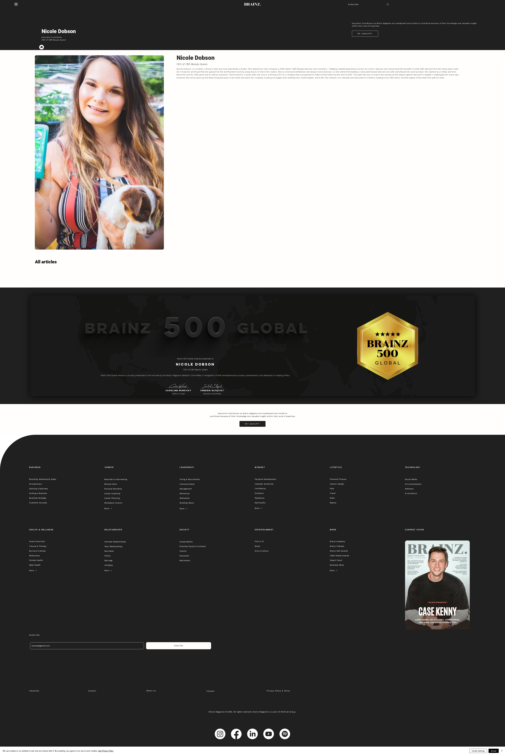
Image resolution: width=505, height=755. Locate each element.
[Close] (501, 751)
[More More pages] (111, 508)
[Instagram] (220, 734)
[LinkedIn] (252, 734)
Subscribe (353, 4)
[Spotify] (284, 734)
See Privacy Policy (105, 750)
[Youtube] (268, 734)
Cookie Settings (478, 750)
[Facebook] (236, 734)
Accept (493, 750)
